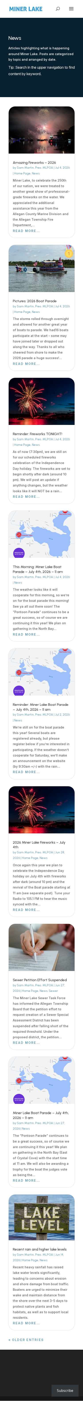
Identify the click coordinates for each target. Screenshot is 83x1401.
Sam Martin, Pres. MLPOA (35, 168)
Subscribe (65, 1390)
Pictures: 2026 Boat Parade (35, 301)
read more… (26, 231)
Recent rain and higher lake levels (40, 1249)
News (36, 173)
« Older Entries (26, 1340)
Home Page (22, 173)
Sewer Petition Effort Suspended (40, 980)
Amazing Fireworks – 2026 (34, 162)
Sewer (53, 991)
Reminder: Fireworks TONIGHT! (37, 434)
